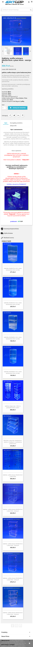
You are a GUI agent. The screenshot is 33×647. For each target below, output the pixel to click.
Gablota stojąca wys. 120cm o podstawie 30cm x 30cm (13, 406)
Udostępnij (10, 115)
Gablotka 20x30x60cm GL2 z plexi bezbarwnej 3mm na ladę (13, 338)
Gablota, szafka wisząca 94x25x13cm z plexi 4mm (13, 475)
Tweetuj (14, 115)
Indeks (3, 69)
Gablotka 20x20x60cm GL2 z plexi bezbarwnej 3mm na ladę (13, 372)
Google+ (18, 115)
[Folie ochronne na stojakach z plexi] (16, 198)
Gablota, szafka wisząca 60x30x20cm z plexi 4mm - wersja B (13, 579)
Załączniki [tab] (13, 126)
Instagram (20, 625)
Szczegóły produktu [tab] (16, 123)
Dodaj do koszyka (18, 108)
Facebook (12, 625)
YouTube (16, 625)
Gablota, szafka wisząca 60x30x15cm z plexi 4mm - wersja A (13, 510)
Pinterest (22, 115)
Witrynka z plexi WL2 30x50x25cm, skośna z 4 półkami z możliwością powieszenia (13, 442)
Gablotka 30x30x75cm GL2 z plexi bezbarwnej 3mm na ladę (13, 303)
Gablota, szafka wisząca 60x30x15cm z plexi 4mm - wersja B (13, 544)
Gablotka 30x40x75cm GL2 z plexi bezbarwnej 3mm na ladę (13, 269)
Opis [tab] (5, 123)
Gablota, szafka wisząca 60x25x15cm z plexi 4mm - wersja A (13, 613)
